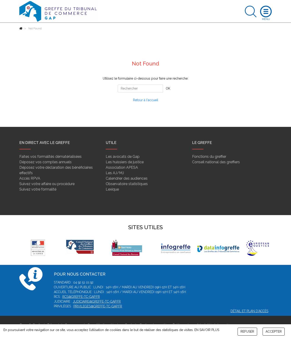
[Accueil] (21, 28)
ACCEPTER (274, 331)
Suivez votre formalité (37, 189)
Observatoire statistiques (127, 184)
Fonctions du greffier (209, 156)
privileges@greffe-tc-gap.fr (97, 306)
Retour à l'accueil (145, 100)
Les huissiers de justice (125, 162)
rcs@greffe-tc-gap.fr (81, 297)
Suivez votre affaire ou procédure (47, 184)
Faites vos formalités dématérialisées (50, 156)
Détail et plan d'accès (249, 311)
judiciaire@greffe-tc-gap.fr (97, 301)
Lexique (112, 189)
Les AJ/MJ (115, 173)
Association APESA (122, 167)
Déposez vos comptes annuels (45, 162)
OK (168, 88)
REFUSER (247, 331)
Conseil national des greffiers (216, 162)
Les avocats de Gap (123, 156)
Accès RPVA (29, 178)
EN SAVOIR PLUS (206, 330)
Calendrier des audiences (127, 178)
